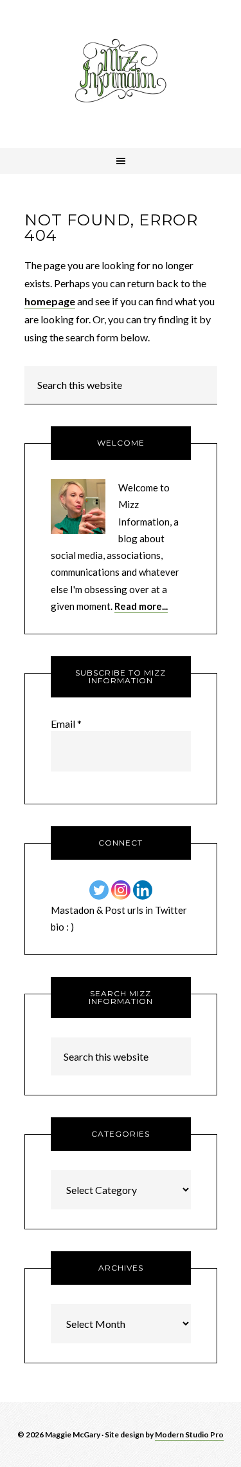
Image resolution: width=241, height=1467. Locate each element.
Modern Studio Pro (189, 1434)
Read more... (141, 606)
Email (66, 723)
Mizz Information (121, 74)
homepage (49, 301)
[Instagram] (120, 890)
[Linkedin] (142, 890)
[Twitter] (99, 890)
